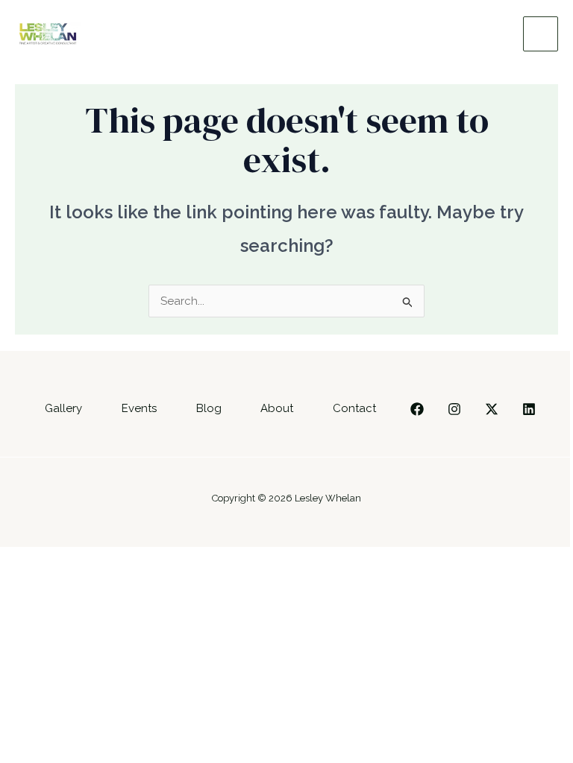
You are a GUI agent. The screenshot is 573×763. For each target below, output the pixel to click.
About (276, 408)
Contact (354, 408)
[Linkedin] (529, 409)
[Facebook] (417, 409)
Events (139, 408)
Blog (209, 408)
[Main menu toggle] (540, 33)
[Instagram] (454, 409)
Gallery (63, 408)
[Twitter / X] (491, 409)
